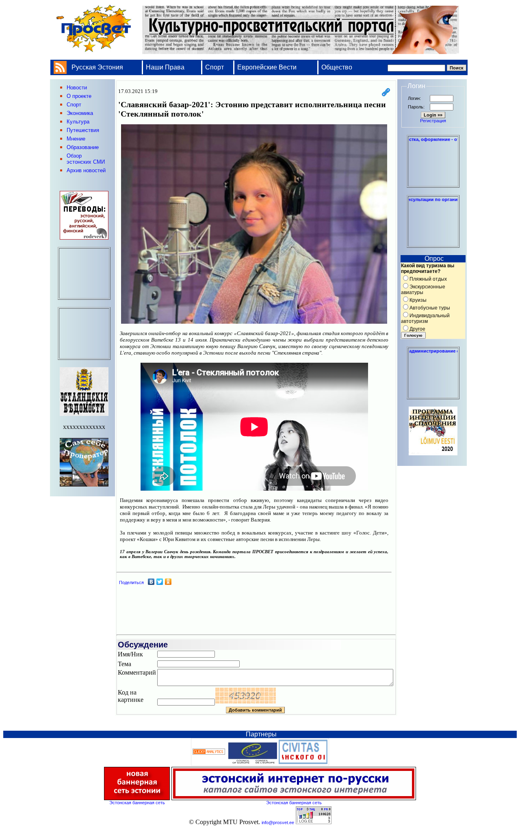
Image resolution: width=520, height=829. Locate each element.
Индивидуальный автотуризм (425, 318)
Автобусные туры (430, 308)
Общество (336, 67)
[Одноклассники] (168, 581)
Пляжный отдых (428, 279)
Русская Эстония (97, 67)
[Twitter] (160, 581)
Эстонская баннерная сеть (137, 802)
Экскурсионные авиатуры (423, 289)
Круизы (418, 300)
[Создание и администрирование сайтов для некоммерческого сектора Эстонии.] (433, 395)
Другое (417, 329)
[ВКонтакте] (151, 581)
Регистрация (433, 120)
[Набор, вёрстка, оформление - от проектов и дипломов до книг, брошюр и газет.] (433, 184)
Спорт (214, 67)
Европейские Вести (267, 67)
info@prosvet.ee (278, 822)
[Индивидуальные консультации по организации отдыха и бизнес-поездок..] (433, 244)
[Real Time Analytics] (209, 753)
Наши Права (166, 67)
